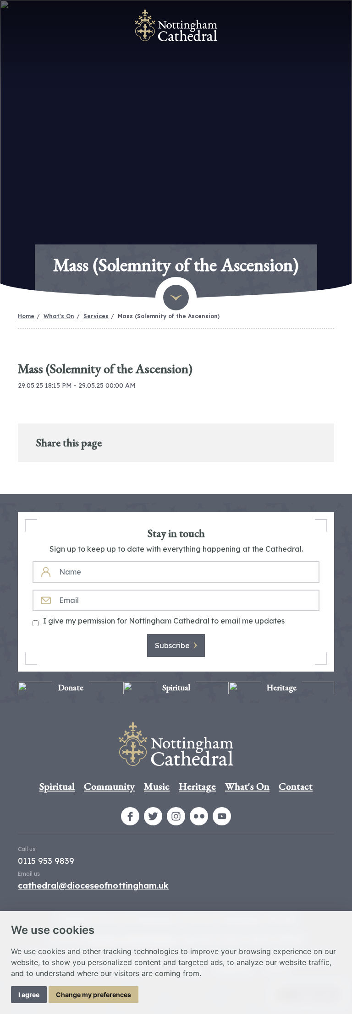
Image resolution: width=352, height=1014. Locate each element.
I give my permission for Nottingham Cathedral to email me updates (164, 620)
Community (109, 786)
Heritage (197, 786)
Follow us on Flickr (199, 816)
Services (96, 316)
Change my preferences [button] (93, 994)
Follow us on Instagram (176, 816)
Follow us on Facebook (130, 816)
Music (157, 786)
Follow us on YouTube (222, 816)
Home (26, 316)
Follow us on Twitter (153, 816)
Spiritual (57, 786)
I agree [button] (28, 994)
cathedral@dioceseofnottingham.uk (93, 885)
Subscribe (172, 645)
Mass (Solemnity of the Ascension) (169, 316)
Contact (296, 786)
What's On (59, 316)
